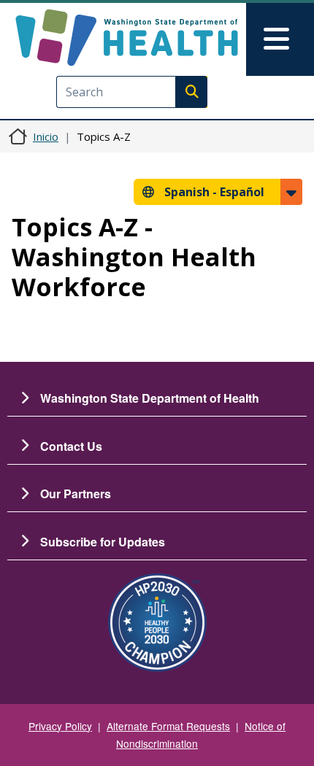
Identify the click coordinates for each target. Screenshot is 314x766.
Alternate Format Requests (168, 726)
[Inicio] (127, 37)
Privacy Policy (60, 726)
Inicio (45, 136)
